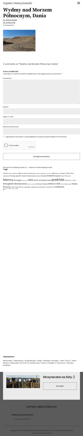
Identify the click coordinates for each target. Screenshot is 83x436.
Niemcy (8, 180)
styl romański (31, 184)
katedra (51, 175)
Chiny (68, 173)
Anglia (38, 173)
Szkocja (38, 184)
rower (74, 180)
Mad (73, 361)
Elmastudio (47, 433)
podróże (58, 179)
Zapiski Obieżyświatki (17, 3)
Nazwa (6, 107)
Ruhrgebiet (8, 183)
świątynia (59, 186)
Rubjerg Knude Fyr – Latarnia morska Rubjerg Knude (27, 167)
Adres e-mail (8, 117)
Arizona (49, 173)
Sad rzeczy (61, 363)
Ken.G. (68, 361)
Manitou (6, 363)
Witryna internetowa (10, 127)
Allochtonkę (7, 361)
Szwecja (45, 184)
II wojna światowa (27, 176)
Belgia (63, 173)
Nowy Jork (25, 180)
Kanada (44, 176)
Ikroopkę (55, 361)
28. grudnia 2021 (9, 22)
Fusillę (39, 361)
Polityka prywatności (22, 419)
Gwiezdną (46, 361)
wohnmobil (14, 187)
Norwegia (17, 180)
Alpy (20, 173)
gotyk (18, 176)
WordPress (69, 430)
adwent (5, 173)
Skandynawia (20, 183)
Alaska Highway (13, 173)
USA (58, 183)
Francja (12, 176)
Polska (67, 180)
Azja (53, 173)
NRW (30, 180)
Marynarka (15, 363)
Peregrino (51, 363)
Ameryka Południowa (29, 173)
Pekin (49, 180)
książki (57, 176)
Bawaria (58, 173)
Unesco (52, 183)
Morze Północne (65, 176)
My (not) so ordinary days (30, 363)
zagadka (27, 187)
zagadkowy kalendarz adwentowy (42, 187)
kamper (37, 176)
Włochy (21, 187)
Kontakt (60, 386)
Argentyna (43, 173)
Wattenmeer (67, 184)
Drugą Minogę (30, 361)
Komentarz (8, 78)
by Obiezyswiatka (10, 20)
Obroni (43, 363)
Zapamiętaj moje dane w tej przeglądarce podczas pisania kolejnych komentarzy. (36, 137)
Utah (62, 184)
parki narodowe (40, 180)
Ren (70, 180)
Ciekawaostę (18, 361)
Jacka (62, 361)
